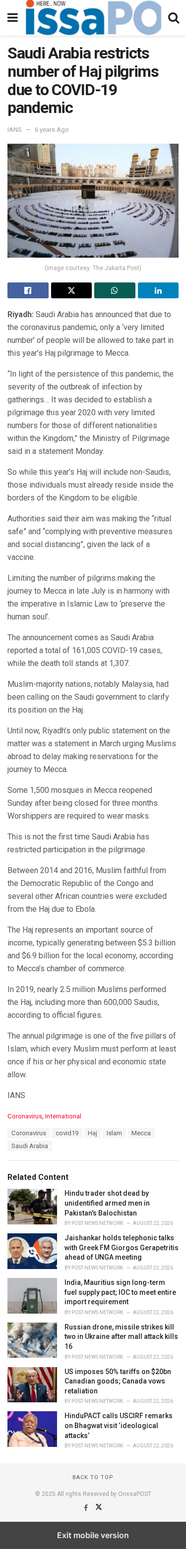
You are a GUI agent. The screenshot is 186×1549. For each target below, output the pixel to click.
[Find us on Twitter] (98, 1508)
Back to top (93, 1477)
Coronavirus (24, 1116)
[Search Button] (173, 18)
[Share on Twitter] (71, 290)
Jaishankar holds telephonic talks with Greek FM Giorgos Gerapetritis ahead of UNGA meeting (121, 1247)
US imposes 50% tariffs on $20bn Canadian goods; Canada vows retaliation (117, 1381)
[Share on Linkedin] (158, 290)
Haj (92, 1133)
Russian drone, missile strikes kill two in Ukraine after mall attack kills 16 (121, 1336)
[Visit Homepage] (93, 18)
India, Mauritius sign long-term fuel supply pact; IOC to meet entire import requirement (120, 1292)
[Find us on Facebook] (86, 1508)
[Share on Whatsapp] (114, 290)
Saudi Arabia (29, 1146)
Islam (114, 1133)
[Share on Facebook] (28, 290)
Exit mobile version (93, 1535)
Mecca (141, 1133)
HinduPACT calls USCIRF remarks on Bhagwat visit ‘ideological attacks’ (118, 1425)
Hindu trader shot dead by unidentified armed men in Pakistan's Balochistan (107, 1203)
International (63, 1116)
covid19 (67, 1133)
